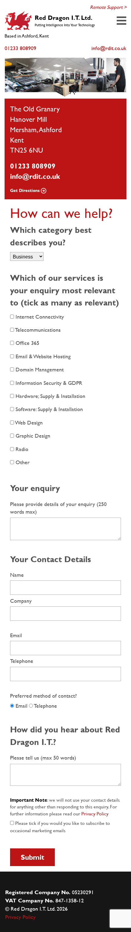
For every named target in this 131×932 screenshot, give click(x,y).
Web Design (28, 422)
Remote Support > (108, 7)
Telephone (21, 661)
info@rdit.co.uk (35, 176)
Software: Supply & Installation (48, 409)
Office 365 (26, 343)
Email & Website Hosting (42, 356)
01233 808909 (32, 166)
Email (16, 635)
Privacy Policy (94, 814)
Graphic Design (32, 435)
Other (22, 462)
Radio (21, 449)
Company (21, 601)
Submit (32, 857)
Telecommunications (37, 330)
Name (17, 575)
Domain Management (39, 369)
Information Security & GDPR (48, 383)
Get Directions (25, 190)
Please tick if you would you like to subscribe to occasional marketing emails (60, 826)
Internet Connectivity (39, 316)
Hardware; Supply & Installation (49, 396)
